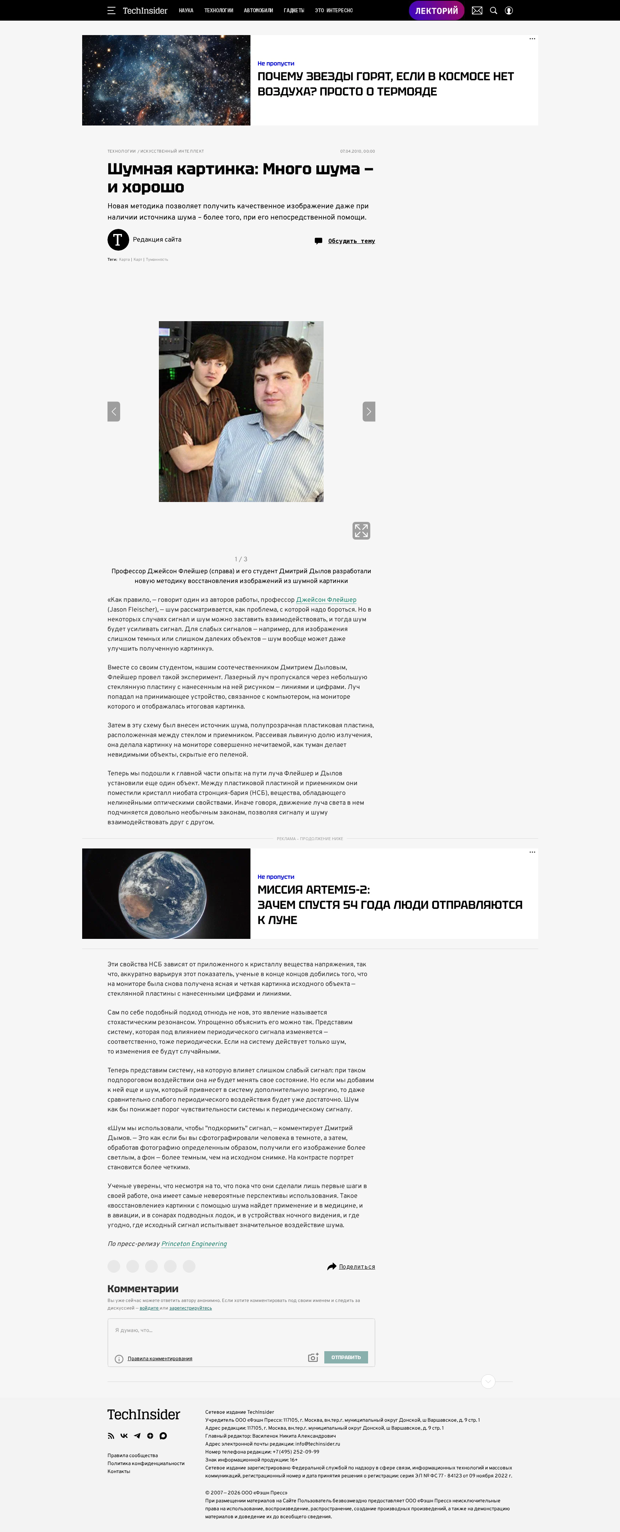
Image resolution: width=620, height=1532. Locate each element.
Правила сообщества (132, 1456)
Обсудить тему (351, 240)
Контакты (118, 1472)
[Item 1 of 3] (241, 411)
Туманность (157, 259)
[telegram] (137, 1435)
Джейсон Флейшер (326, 600)
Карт (138, 259)
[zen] (150, 1435)
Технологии (121, 151)
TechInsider (145, 10)
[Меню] (111, 10)
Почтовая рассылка (477, 10)
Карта (124, 259)
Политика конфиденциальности (146, 1464)
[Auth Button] (509, 10)
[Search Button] (494, 10)
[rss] (111, 1435)
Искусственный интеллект (172, 151)
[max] (163, 1435)
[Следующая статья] (310, 1381)
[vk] (124, 1435)
